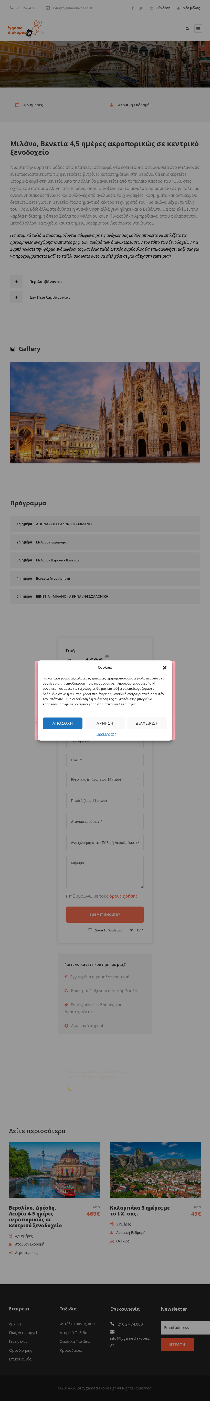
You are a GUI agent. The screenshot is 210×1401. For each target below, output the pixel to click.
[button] (164, 667)
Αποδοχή (62, 723)
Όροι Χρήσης (106, 734)
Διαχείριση (147, 723)
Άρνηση (105, 723)
